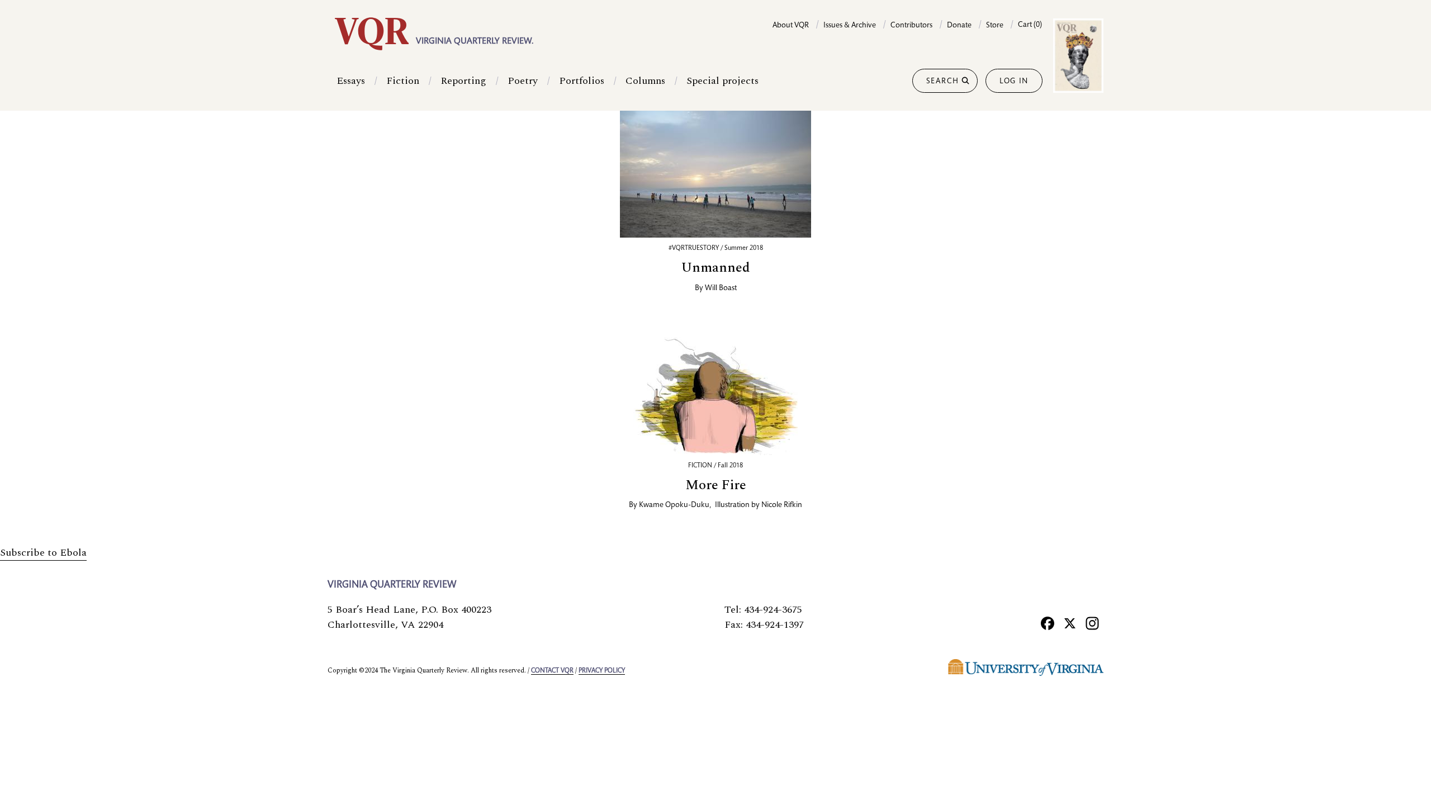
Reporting (463, 80)
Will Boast (721, 288)
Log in (1014, 82)
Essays (351, 80)
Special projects (722, 80)
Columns (645, 80)
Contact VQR (552, 670)
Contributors (911, 26)
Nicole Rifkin (781, 505)
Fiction (402, 80)
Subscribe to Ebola (43, 552)
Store (994, 26)
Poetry (523, 80)
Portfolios (581, 80)
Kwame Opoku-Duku (674, 505)
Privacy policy (602, 670)
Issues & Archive (849, 26)
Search (942, 82)
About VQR (791, 26)
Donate (959, 26)
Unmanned (715, 268)
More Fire (715, 485)
